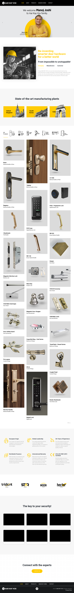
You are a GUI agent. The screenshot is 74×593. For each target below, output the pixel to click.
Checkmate (6, 233)
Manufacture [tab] (50, 65)
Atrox (28, 367)
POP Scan (29, 228)
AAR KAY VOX (60, 588)
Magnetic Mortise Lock (10, 276)
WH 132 (29, 256)
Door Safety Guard (9, 331)
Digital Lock (30, 417)
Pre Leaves (6, 359)
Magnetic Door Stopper (34, 311)
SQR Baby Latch (54, 316)
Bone (4, 162)
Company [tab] (41, 65)
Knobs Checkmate (55, 400)
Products (33, 584)
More (69, 422)
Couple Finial (53, 372)
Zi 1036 (52, 178)
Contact (51, 584)
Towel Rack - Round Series (57, 344)
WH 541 (52, 233)
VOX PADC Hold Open (9, 304)
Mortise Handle (8, 409)
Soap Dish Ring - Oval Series (35, 339)
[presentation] (2, 22)
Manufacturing (43, 584)
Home (21, 584)
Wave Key (29, 284)
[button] (34, 35)
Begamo (5, 205)
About (27, 584)
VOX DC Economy (55, 289)
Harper (52, 261)
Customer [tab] (60, 65)
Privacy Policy (69, 590)
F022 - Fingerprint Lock (57, 205)
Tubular (29, 185)
